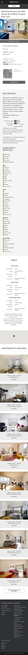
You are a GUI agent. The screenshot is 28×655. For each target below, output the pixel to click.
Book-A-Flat (14, 2)
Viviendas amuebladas (19, 610)
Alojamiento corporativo (19, 621)
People (2, 644)
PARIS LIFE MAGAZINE (5, 640)
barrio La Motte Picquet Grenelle (13, 102)
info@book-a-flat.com (6, 610)
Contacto (3, 612)
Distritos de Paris (17, 625)
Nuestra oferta (17, 605)
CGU (23, 653)
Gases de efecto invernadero (9, 124)
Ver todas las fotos (14, 41)
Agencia (3, 614)
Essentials (3, 646)
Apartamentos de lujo (18, 626)
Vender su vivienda (18, 614)
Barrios (15, 623)
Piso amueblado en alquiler (20, 607)
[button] (26, 29)
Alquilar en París (17, 612)
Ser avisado (14, 82)
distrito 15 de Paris (13, 102)
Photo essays (4, 643)
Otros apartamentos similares (14, 590)
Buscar (14, 6)
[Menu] (2, 2)
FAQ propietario (17, 609)
